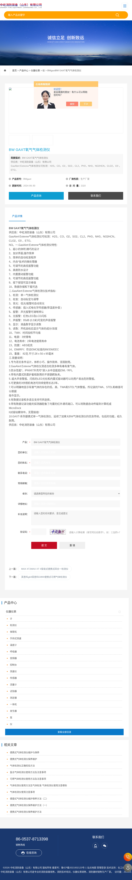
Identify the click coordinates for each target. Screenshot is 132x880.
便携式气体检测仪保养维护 (23, 759)
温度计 (13, 645)
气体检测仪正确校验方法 (22, 765)
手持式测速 (15, 638)
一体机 (13, 704)
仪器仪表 (35, 70)
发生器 (13, 711)
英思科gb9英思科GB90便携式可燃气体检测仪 (44, 577)
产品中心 (23, 70)
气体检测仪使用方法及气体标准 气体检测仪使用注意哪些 (38, 785)
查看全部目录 (64, 732)
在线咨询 (31, 852)
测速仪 (13, 671)
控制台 (13, 664)
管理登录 (101, 867)
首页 (14, 70)
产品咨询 (36, 195)
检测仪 (13, 625)
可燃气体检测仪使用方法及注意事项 (28, 779)
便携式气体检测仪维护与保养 (24, 752)
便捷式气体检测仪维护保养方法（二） (29, 798)
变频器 (13, 658)
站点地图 (91, 867)
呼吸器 (13, 651)
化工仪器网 (123, 867)
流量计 (13, 684)
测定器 (13, 697)
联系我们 (96, 195)
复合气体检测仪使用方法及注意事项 (28, 772)
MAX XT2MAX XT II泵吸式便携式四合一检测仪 (44, 569)
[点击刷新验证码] (58, 532)
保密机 (13, 631)
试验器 (13, 691)
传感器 (13, 678)
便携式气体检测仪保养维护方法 (26, 812)
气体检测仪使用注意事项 (22, 792)
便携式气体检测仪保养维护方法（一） (29, 805)
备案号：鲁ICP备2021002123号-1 (69, 867)
